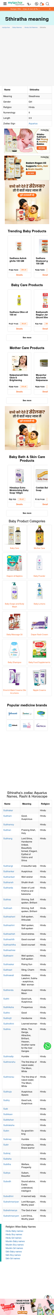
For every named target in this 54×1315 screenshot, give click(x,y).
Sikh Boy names (13, 1255)
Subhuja (7, 1091)
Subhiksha (8, 1007)
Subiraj (6, 1153)
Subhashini (9, 925)
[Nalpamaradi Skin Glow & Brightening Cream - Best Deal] (19, 362)
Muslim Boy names (15, 1244)
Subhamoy (8, 824)
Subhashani (9, 916)
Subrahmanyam (11, 1215)
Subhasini (8, 955)
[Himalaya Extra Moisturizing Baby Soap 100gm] (19, 475)
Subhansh (8, 882)
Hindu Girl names (13, 1238)
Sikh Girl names (13, 1258)
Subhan (7, 829)
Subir (6, 1144)
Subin (6, 1130)
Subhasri (7, 969)
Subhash (7, 908)
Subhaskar (8, 964)
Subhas (7, 899)
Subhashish (9, 933)
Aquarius (33, 123)
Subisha (7, 1158)
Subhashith (9, 939)
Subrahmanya (10, 1210)
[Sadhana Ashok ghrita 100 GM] (19, 245)
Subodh (7, 1181)
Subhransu (8, 1076)
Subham (7, 815)
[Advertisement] (27, 58)
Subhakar (8, 810)
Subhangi (8, 865)
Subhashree (9, 950)
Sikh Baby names (14, 1251)
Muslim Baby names (15, 1241)
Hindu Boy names (14, 1234)
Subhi (6, 998)
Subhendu (8, 990)
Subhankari (9, 876)
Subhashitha (9, 944)
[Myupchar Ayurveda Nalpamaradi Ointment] (45, 362)
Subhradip (8, 1056)
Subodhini (8, 1196)
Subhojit (7, 1018)
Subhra (7, 1029)
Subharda (8, 887)
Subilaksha (8, 1125)
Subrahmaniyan (11, 1201)
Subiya (6, 1172)
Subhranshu (9, 1061)
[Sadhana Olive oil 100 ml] (19, 299)
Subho (6, 1012)
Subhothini (8, 1023)
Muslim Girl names (14, 1248)
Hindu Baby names (14, 1231)
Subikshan (8, 1119)
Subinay (7, 1139)
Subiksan (8, 1114)
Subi (5, 1108)
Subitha (7, 1164)
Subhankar (8, 871)
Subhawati (8, 975)
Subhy (6, 1100)
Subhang (7, 838)
